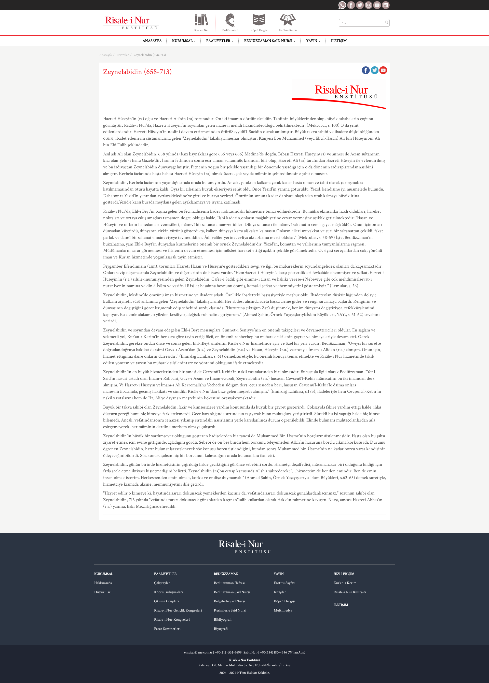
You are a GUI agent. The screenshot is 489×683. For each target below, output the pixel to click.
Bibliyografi (223, 619)
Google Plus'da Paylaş (383, 70)
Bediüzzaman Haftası (229, 582)
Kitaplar (280, 592)
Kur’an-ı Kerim (345, 582)
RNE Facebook (351, 5)
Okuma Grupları (166, 601)
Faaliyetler (218, 40)
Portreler (123, 55)
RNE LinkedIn (386, 5)
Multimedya (283, 610)
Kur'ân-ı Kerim (288, 30)
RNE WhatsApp (342, 5)
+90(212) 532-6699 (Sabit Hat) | (237, 652)
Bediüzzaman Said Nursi (268, 40)
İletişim (339, 40)
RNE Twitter (360, 5)
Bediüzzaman (230, 30)
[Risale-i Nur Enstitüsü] (131, 23)
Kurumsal (182, 40)
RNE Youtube (377, 5)
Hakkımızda (103, 582)
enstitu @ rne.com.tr (198, 652)
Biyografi (221, 628)
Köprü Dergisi (259, 30)
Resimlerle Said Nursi (230, 610)
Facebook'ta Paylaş (366, 70)
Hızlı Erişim (344, 574)
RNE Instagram (368, 5)
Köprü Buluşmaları (168, 592)
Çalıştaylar (162, 582)
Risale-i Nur (201, 30)
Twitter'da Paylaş (374, 70)
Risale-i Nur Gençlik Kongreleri (178, 610)
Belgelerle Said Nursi (229, 601)
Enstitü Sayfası (284, 582)
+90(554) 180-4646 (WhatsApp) (282, 652)
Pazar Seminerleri (167, 628)
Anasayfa (152, 40)
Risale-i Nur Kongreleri (172, 619)
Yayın (312, 40)
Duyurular (102, 592)
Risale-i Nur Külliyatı (350, 592)
